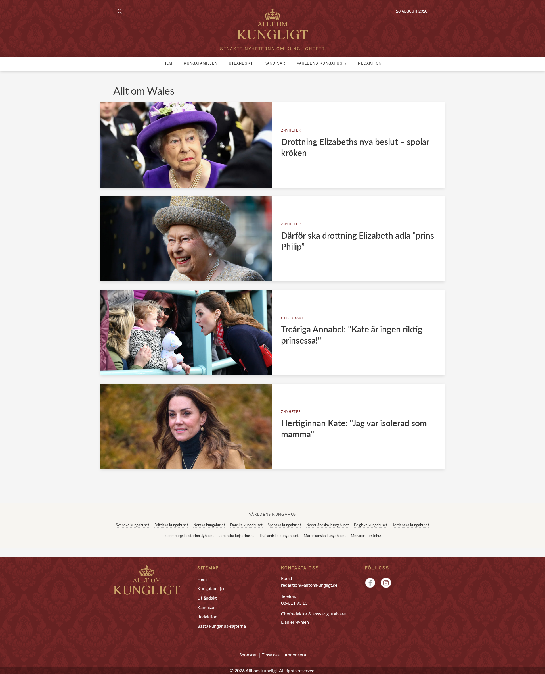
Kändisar (275, 64)
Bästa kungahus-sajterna (221, 626)
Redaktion (370, 64)
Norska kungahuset (209, 525)
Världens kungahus (320, 64)
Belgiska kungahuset (370, 525)
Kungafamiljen (200, 64)
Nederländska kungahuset (327, 525)
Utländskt (241, 64)
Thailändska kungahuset (279, 535)
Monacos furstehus (366, 535)
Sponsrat (248, 654)
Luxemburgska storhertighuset (189, 535)
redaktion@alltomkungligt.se (309, 585)
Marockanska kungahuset (325, 535)
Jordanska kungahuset (411, 525)
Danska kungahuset (246, 525)
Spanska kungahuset (284, 525)
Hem (168, 64)
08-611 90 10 (294, 603)
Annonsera (295, 654)
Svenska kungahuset (132, 525)
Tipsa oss (271, 654)
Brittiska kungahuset (171, 525)
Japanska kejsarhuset (236, 535)
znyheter (291, 131)
